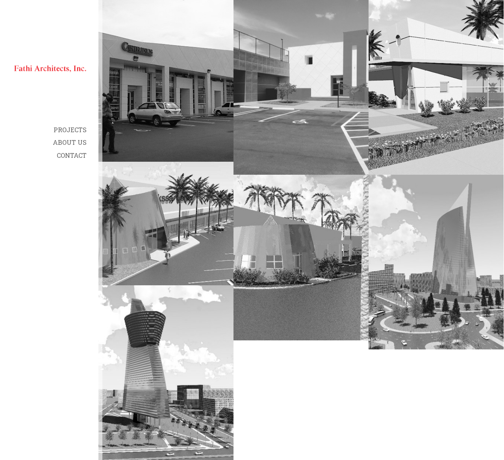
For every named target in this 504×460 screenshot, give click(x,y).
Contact (72, 155)
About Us (70, 142)
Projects (70, 130)
